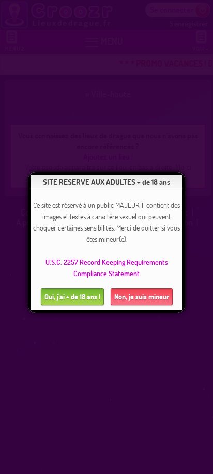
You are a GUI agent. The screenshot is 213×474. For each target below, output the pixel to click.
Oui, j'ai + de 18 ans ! (72, 296)
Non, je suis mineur (141, 296)
